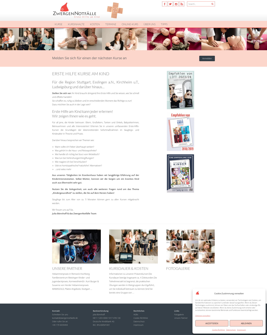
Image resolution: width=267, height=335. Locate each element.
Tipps (164, 24)
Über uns (149, 24)
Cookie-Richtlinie (218, 330)
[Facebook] (164, 3)
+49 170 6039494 (60, 325)
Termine (110, 24)
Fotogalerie (179, 314)
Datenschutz (231, 330)
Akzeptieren (211, 323)
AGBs (136, 314)
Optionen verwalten (202, 315)
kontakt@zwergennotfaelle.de (65, 318)
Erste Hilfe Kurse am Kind (80, 73)
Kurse (58, 24)
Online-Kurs (130, 24)
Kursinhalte (76, 24)
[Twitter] (170, 3)
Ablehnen (246, 323)
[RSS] (181, 3)
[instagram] (176, 3)
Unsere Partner (181, 318)
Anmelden (207, 58)
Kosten (95, 24)
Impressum (241, 330)
